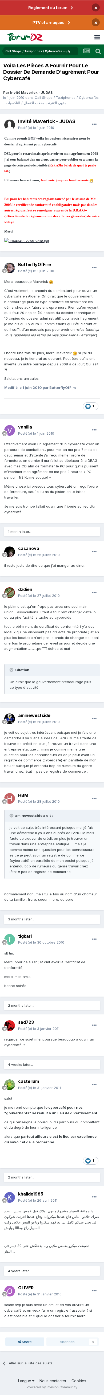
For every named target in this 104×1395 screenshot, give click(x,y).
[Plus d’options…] (94, 124)
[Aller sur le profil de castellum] (9, 1084)
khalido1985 (30, 1194)
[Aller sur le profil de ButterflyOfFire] (9, 268)
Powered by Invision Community (52, 1387)
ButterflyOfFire (34, 264)
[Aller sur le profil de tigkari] (9, 939)
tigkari (25, 936)
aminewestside (34, 715)
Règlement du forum (47, 7)
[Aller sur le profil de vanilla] (9, 430)
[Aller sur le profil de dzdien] (9, 592)
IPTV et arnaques (48, 22)
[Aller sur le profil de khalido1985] (9, 1197)
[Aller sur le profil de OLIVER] (9, 1291)
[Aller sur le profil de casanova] (9, 551)
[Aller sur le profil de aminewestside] (9, 718)
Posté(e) (36, 127)
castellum (28, 1081)
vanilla (25, 427)
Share (26, 1342)
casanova (28, 548)
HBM (23, 795)
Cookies (78, 1380)
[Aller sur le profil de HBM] (9, 798)
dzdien (25, 589)
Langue (25, 1380)
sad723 (26, 1022)
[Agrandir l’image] (91, 180)
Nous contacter (52, 1380)
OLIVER (26, 1287)
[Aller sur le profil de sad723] (9, 1025)
